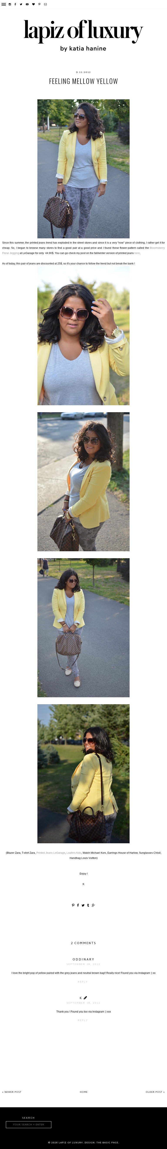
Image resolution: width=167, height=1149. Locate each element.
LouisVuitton (102, 90)
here (137, 253)
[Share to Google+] (93, 906)
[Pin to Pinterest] (73, 906)
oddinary (84, 959)
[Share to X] (83, 906)
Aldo (19, 90)
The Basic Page (107, 1143)
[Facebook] (16, 4)
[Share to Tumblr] (88, 906)
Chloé (32, 90)
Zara (148, 90)
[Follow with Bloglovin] (33, 4)
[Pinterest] (39, 4)
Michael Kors (128, 90)
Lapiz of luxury (71, 1143)
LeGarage (79, 90)
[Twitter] (21, 4)
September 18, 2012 (83, 964)
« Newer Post (12, 1092)
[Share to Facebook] (78, 906)
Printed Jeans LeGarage (50, 852)
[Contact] (45, 4)
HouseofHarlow (54, 90)
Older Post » (155, 1092)
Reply (83, 982)
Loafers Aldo (74, 852)
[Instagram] (10, 4)
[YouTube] (27, 4)
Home (84, 1092)
